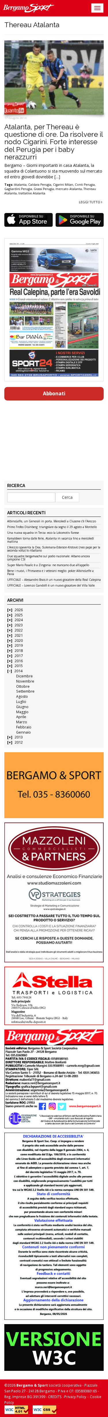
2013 (19, 737)
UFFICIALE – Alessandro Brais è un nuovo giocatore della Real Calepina (54, 580)
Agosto (22, 696)
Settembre (25, 691)
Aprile (21, 716)
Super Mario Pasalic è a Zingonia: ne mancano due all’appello (48, 565)
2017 (19, 655)
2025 (19, 615)
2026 (19, 609)
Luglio (21, 701)
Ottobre (23, 686)
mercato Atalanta (69, 189)
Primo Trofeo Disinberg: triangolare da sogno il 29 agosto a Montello (52, 527)
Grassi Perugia (44, 189)
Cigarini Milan (63, 185)
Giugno (22, 706)
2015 (19, 665)
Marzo (21, 722)
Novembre (25, 681)
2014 (18, 671)
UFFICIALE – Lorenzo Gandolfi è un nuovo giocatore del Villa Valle (51, 585)
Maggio (22, 712)
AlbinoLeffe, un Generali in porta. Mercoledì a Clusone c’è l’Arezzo (51, 521)
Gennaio (23, 732)
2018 (19, 650)
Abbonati (54, 393)
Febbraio (23, 727)
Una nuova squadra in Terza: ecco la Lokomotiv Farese (43, 533)
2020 (19, 640)
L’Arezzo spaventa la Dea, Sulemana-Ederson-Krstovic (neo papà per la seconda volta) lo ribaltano (53, 549)
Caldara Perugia (39, 185)
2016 (19, 660)
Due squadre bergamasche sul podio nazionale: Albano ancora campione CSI (48, 558)
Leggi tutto (90, 202)
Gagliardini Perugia (18, 189)
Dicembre (24, 676)
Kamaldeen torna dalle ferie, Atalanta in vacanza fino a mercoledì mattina (50, 540)
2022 (19, 630)
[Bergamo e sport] (54, 785)
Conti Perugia (85, 185)
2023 (19, 625)
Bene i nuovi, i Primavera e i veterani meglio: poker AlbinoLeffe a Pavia (50, 572)
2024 (19, 619)
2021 (19, 635)
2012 (19, 742)
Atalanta (20, 185)
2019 (19, 645)
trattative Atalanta (31, 193)
